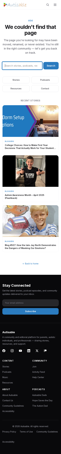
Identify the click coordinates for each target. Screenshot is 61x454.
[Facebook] (5, 352)
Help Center (38, 377)
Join (34, 366)
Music (5, 377)
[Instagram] (14, 352)
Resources (16, 88)
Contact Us (7, 400)
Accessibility (8, 411)
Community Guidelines (13, 406)
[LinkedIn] (30, 352)
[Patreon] (47, 352)
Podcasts (45, 80)
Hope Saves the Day (42, 400)
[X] (39, 352)
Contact (45, 88)
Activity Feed (38, 372)
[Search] (48, 4)
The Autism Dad (40, 406)
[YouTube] (22, 352)
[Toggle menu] (55, 4)
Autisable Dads (39, 395)
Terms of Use (26, 431)
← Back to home (30, 263)
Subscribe (30, 311)
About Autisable (10, 395)
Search (51, 65)
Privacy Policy (9, 431)
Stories (16, 80)
